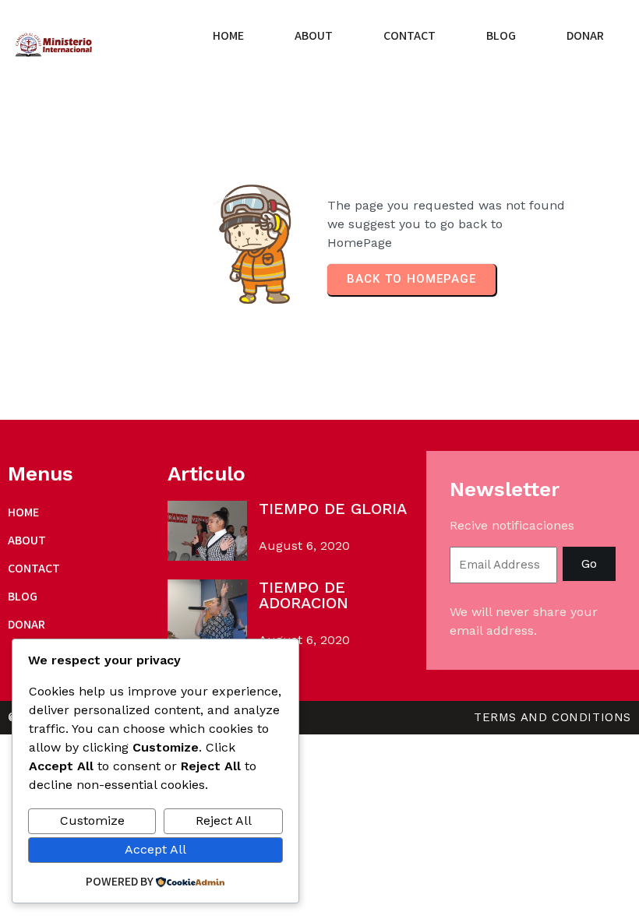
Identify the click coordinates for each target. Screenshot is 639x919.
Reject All (224, 820)
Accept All (155, 849)
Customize (92, 820)
